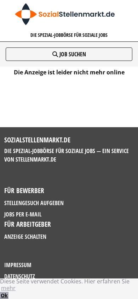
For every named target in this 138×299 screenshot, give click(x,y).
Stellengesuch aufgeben (34, 203)
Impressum (17, 265)
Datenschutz (19, 276)
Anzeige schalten (25, 237)
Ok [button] (4, 295)
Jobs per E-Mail (22, 214)
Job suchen (72, 54)
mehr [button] (8, 288)
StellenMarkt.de (36, 159)
